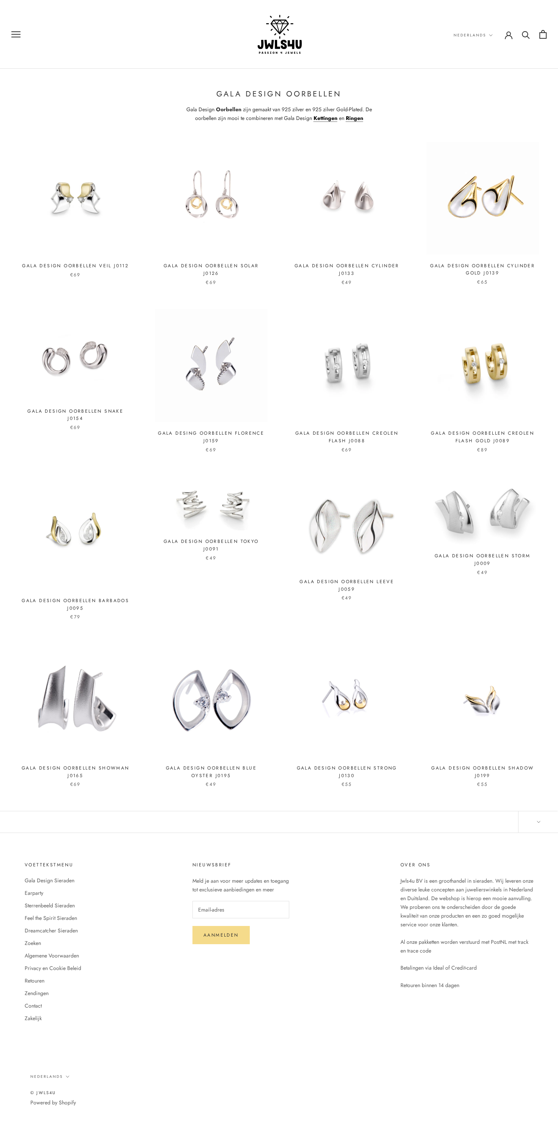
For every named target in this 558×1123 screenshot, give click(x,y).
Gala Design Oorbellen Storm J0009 (483, 559)
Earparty (34, 893)
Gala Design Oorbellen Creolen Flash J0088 (347, 437)
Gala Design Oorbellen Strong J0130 (347, 772)
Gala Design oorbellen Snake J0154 (75, 415)
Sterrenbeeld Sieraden (50, 905)
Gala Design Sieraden (49, 880)
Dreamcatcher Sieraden (51, 930)
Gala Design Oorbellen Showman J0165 (75, 772)
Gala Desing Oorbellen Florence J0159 (211, 437)
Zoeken (33, 943)
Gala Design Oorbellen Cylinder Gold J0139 (482, 269)
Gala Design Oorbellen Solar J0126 (211, 269)
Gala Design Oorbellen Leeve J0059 (346, 585)
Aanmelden (221, 935)
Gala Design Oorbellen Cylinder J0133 (347, 269)
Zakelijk (33, 1018)
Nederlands (470, 35)
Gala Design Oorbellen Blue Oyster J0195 (211, 772)
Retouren (34, 980)
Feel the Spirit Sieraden (51, 918)
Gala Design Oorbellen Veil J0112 (75, 265)
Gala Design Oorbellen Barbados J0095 (75, 604)
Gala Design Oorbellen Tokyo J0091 (211, 545)
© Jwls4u (43, 1093)
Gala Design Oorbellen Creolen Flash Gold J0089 (482, 437)
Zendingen (37, 993)
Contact (33, 1005)
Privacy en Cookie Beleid (53, 968)
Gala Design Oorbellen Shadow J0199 (482, 772)
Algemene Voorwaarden (52, 955)
